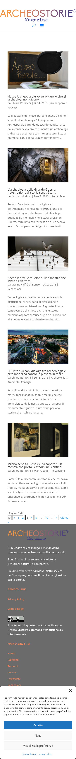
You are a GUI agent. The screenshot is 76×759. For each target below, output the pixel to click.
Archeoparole (58, 103)
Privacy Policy (45, 753)
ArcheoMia (58, 196)
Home (11, 653)
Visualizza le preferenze (38, 745)
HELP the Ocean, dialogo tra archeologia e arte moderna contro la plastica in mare (37, 372)
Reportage (14, 678)
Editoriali (13, 659)
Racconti (13, 666)
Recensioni (14, 289)
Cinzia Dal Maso (21, 196)
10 (46, 517)
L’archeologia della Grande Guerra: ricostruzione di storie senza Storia (32, 190)
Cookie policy (16, 608)
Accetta (38, 725)
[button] (70, 690)
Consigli (26, 382)
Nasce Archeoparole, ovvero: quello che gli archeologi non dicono (37, 97)
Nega (38, 735)
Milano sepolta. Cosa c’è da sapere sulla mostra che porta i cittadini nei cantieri (35, 465)
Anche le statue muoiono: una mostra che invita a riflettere (37, 279)
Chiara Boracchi (21, 103)
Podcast (12, 107)
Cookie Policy (29, 753)
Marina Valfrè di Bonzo (25, 284)
